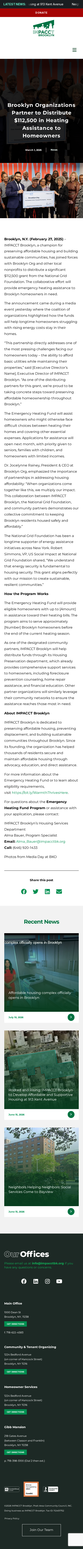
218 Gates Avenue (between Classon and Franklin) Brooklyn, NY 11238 (24, 1440)
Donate (41, 12)
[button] (24, 891)
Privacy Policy (11, 1518)
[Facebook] (24, 1281)
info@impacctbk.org (48, 1263)
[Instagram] (47, 1281)
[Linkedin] (35, 1281)
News (54, 149)
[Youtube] (59, 1281)
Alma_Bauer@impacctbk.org (40, 842)
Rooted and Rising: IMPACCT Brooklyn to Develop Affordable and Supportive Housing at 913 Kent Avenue (41, 1095)
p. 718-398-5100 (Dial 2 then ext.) (24, 1460)
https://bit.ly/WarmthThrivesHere (40, 793)
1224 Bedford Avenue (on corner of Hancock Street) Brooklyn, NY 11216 (23, 1359)
